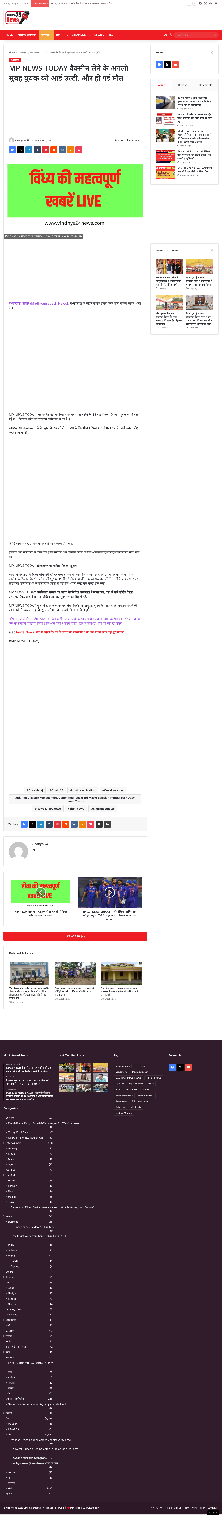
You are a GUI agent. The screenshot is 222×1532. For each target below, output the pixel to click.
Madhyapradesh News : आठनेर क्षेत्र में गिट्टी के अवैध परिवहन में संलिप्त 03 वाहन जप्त (75, 991)
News (98, 34)
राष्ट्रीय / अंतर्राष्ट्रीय (27, 34)
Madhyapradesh (140, 1072)
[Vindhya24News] (17, 17)
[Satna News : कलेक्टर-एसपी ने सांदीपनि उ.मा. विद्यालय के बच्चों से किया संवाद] (100, 1088)
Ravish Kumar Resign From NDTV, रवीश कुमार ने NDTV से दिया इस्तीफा (44, 1123)
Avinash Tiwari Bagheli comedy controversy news (41, 1440)
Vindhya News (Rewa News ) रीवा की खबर (34, 1463)
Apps (11, 1287)
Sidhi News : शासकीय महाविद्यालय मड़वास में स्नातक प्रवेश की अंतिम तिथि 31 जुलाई (119, 991)
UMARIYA (14, 1429)
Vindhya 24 (21, 140)
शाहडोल (11, 1472)
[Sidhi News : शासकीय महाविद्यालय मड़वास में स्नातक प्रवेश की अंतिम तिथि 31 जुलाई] (121, 973)
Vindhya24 (136, 1107)
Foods (14, 1261)
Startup (12, 1303)
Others (9, 1271)
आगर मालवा (11, 1320)
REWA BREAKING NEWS (137, 1089)
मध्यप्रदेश (45, 34)
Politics (12, 1245)
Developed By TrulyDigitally (84, 1507)
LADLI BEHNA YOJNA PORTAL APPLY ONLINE (35, 1362)
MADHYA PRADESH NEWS (129, 1077)
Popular (161, 85)
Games (15, 1266)
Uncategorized (14, 1309)
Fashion (12, 1185)
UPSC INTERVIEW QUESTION (25, 1137)
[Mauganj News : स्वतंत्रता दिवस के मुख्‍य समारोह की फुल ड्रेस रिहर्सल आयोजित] (169, 302)
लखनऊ (9, 1413)
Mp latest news (153, 1077)
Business (13, 1221)
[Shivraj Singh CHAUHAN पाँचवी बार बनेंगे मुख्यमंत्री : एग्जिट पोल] (165, 172)
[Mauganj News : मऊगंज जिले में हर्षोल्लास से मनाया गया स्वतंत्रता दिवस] (199, 266)
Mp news (120, 1083)
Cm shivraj (35, 790)
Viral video (11, 1314)
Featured (10, 1169)
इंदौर (10, 1371)
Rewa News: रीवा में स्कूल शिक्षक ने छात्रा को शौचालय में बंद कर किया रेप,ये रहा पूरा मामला (70, 632)
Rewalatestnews (146, 1095)
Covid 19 (57, 790)
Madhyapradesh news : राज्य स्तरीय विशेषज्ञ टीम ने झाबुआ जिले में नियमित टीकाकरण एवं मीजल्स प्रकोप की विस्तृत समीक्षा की (29, 993)
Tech (112, 34)
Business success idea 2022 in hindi (33, 1227)
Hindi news (140, 1066)
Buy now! (213, 1507)
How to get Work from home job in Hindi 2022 (39, 1236)
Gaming (12, 1148)
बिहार (8, 1352)
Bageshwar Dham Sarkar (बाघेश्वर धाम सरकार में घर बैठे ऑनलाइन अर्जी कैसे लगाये (52, 1207)
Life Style (11, 1175)
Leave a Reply (75, 936)
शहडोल (9, 1493)
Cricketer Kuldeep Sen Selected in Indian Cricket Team (44, 1449)
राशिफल (9, 1393)
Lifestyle (10, 1180)
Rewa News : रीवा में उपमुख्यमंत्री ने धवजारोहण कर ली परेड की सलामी (168, 281)
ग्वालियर (11, 1377)
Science (12, 1250)
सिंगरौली (11, 1482)
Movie (11, 1153)
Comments (205, 85)
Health (12, 1196)
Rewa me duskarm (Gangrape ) (29, 1458)
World (11, 1255)
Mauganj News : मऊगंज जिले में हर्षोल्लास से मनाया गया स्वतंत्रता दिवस (82, 3)
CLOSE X (213, 1512)
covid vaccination (83, 790)
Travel (11, 1201)
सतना (10, 1477)
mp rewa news (136, 1083)
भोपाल (10, 1388)
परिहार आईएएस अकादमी (16, 1346)
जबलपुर (11, 1382)
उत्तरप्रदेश (10, 1330)
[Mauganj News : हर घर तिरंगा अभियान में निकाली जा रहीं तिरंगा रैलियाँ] (100, 1077)
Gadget (12, 1293)
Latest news (121, 1072)
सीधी (10, 1488)
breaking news (123, 1066)
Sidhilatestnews (104, 808)
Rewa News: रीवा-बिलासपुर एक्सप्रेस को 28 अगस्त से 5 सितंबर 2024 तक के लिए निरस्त (194, 101)
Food (11, 1191)
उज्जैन (8, 1325)
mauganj (13, 1423)
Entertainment (77, 34)
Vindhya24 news (124, 1113)
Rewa (118, 1089)
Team (186, 1507)
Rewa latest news (49, 808)
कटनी (8, 1341)
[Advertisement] (148, 18)
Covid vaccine (113, 790)
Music (11, 1159)
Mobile (12, 1298)
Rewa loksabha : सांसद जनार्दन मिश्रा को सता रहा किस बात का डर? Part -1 (194, 118)
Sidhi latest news (140, 1101)
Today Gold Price (18, 1132)
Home (9, 34)
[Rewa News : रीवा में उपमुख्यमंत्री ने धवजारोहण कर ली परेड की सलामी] (169, 266)
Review (10, 1277)
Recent (182, 85)
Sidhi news (77, 808)
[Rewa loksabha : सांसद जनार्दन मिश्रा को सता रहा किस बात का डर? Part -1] (165, 119)
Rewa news (121, 1101)
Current (10, 1117)
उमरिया (9, 1336)
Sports (12, 1164)
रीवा (9, 1434)
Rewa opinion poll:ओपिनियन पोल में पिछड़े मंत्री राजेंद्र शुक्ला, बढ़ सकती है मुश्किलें (194, 155)
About (177, 1507)
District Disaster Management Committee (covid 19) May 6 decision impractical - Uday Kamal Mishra (76, 799)
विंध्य (58, 34)
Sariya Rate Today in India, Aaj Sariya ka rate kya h (37, 1404)
